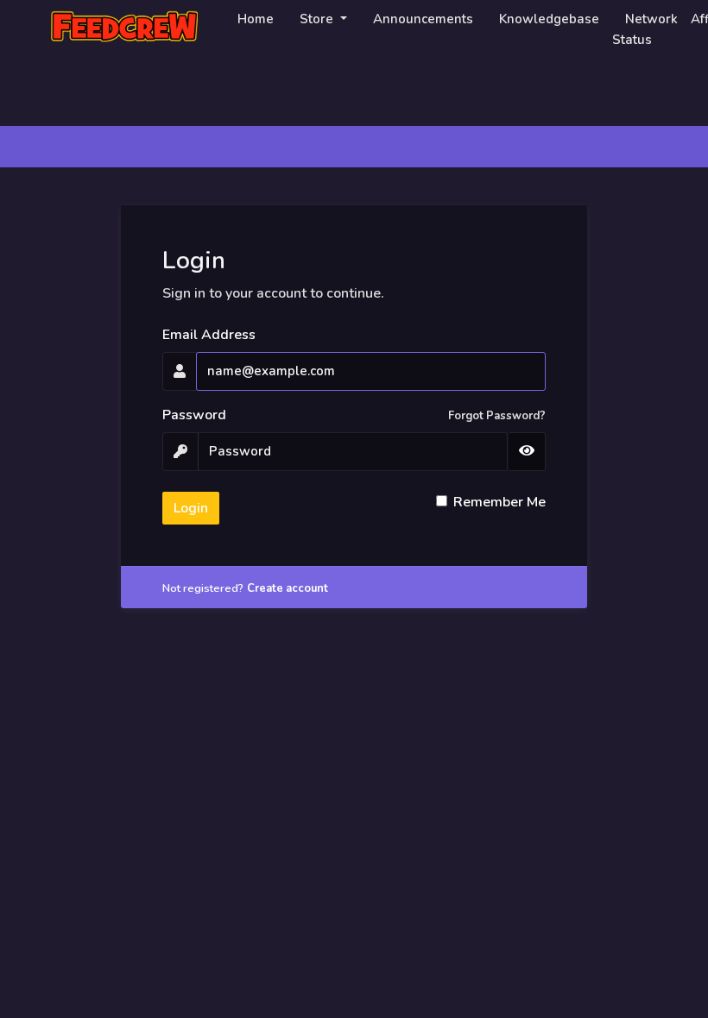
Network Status (645, 29)
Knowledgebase (549, 19)
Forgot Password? (497, 416)
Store (318, 19)
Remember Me (499, 502)
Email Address (209, 334)
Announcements (423, 19)
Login (191, 508)
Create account (287, 588)
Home (255, 19)
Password (194, 414)
